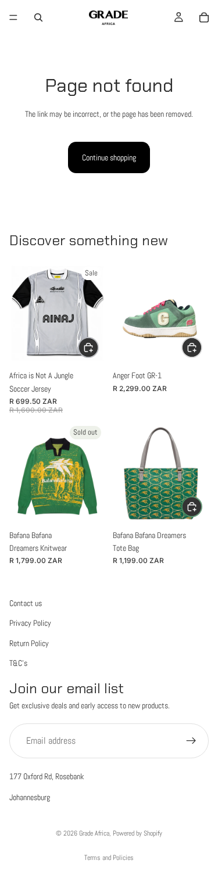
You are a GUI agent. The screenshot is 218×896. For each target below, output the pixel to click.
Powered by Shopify (137, 833)
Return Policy (29, 643)
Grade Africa (94, 833)
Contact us (25, 603)
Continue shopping (109, 157)
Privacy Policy (30, 623)
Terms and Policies (109, 857)
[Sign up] (191, 741)
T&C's (18, 663)
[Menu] (13, 17)
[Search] (38, 17)
